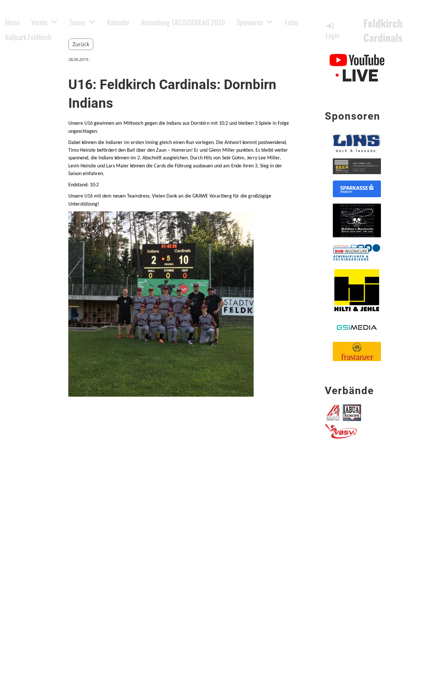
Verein (39, 22)
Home (12, 22)
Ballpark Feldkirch (28, 37)
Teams (77, 22)
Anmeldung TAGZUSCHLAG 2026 (183, 22)
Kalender (118, 22)
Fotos (291, 22)
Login (333, 35)
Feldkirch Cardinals (383, 30)
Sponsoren (250, 22)
